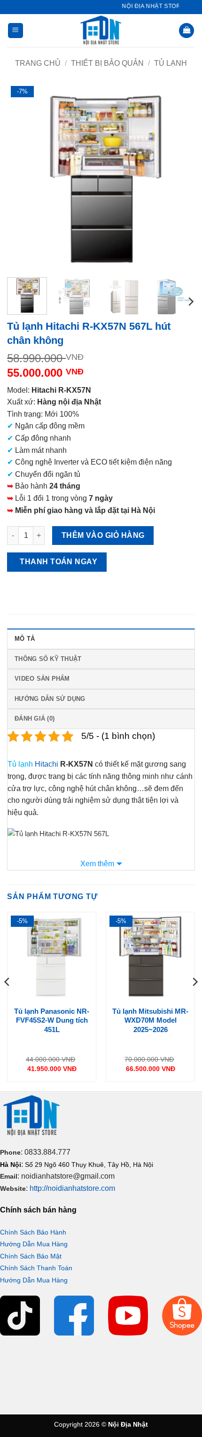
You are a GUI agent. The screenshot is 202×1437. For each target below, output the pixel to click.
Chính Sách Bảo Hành (33, 1232)
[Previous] (22, 176)
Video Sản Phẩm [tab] (42, 678)
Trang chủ (38, 63)
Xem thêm (97, 864)
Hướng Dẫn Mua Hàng (34, 1244)
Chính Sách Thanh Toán (36, 1268)
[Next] (179, 176)
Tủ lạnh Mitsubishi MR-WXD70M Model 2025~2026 (150, 1020)
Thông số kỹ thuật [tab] (48, 658)
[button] (15, 31)
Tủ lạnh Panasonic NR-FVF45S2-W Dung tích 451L (51, 1020)
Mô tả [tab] (25, 638)
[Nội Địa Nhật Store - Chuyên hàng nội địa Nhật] (101, 30)
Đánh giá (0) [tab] (34, 718)
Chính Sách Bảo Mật (31, 1256)
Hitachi (46, 764)
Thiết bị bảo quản (107, 63)
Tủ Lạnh (170, 63)
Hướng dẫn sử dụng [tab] (50, 698)
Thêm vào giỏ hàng (103, 535)
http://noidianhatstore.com (72, 1188)
